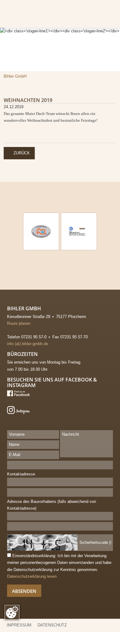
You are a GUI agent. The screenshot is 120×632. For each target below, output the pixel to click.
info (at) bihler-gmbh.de (27, 343)
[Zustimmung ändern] (12, 612)
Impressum (19, 625)
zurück (19, 152)
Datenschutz (52, 625)
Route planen (21, 323)
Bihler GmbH (15, 76)
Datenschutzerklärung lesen (32, 576)
